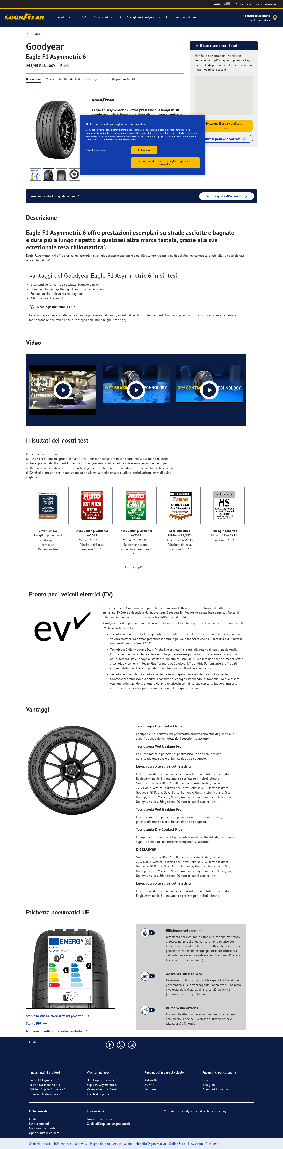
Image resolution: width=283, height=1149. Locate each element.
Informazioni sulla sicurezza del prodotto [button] (54, 1031)
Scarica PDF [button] (33, 1023)
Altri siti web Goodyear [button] (267, 4)
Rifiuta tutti (144, 150)
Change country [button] (243, 4)
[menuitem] (217, 4)
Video (50, 79)
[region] (142, 145)
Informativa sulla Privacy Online (121, 139)
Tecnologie (92, 79)
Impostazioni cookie (96, 150)
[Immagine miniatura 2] (48, 174)
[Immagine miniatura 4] (74, 174)
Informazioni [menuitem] (99, 17)
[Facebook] (110, 1045)
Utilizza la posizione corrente (220, 139)
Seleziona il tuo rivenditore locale (224, 126)
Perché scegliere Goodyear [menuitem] (136, 17)
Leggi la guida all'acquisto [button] (223, 196)
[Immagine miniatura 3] (61, 174)
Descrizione (33, 79)
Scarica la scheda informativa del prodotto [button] (54, 1016)
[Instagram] (132, 1045)
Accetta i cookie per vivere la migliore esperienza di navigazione (165, 163)
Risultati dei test (69, 79)
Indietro (38, 34)
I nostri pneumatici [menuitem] (67, 17)
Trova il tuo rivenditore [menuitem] (181, 17)
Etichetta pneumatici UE (120, 79)
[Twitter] (121, 1045)
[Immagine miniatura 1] (35, 174)
